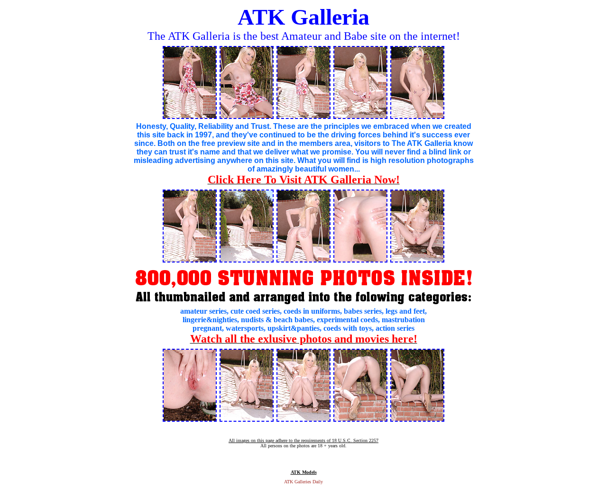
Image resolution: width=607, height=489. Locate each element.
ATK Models (304, 472)
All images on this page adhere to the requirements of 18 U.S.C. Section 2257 (303, 440)
